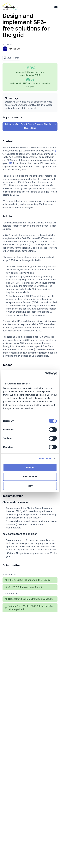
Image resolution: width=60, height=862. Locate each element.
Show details (45, 458)
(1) (54, 150)
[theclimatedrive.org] (10, 6)
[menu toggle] (56, 6)
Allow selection (30, 476)
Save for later (13, 58)
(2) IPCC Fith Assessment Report (25, 587)
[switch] (53, 429)
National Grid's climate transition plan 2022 (30, 599)
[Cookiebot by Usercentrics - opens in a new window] (44, 374)
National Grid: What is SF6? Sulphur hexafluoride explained (31, 608)
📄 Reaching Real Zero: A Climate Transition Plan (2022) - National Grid (30, 126)
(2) (10, 163)
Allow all (30, 467)
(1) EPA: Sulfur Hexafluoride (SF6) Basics (29, 580)
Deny (30, 486)
